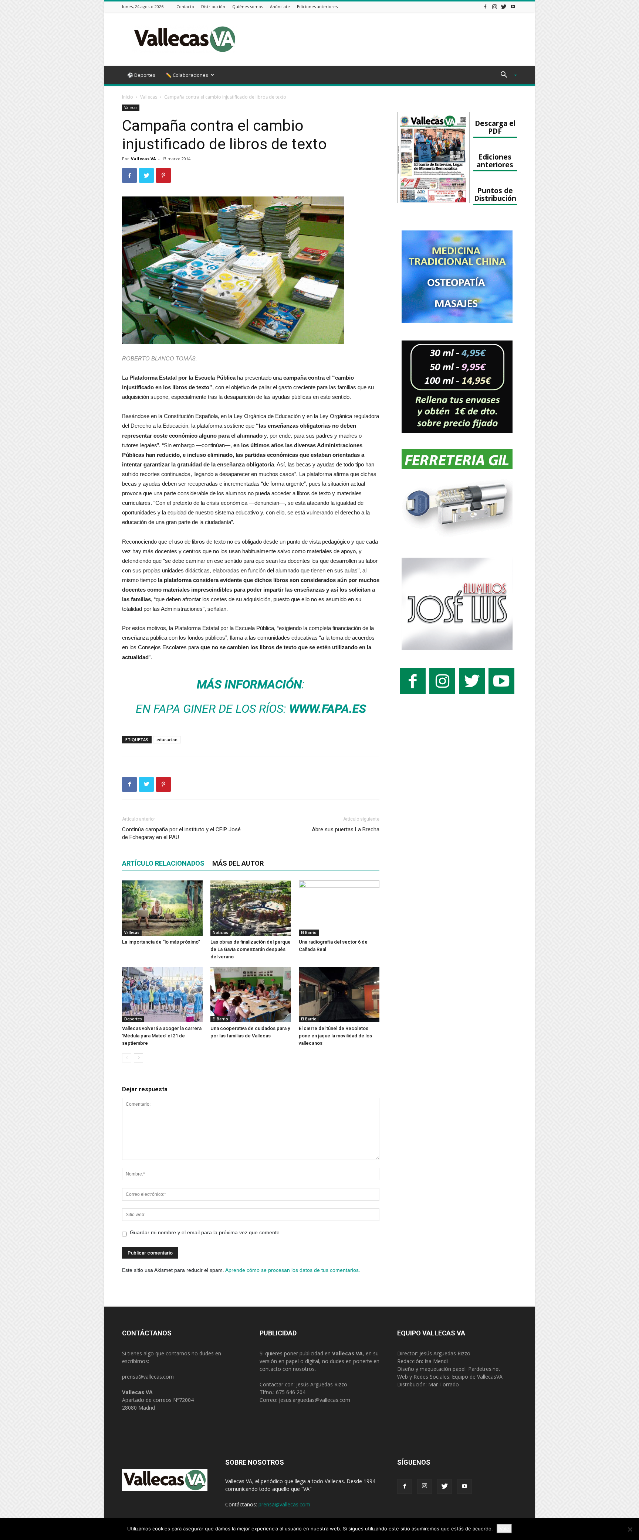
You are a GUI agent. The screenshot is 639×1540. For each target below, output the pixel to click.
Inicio (127, 97)
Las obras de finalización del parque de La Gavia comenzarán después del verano (250, 949)
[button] (506, 75)
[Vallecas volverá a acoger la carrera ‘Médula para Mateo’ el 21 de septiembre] (162, 994)
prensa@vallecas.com (148, 1376)
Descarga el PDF (495, 127)
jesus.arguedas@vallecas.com (314, 1399)
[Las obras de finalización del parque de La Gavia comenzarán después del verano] (250, 908)
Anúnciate (280, 6)
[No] (629, 1529)
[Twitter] (504, 6)
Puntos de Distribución (495, 194)
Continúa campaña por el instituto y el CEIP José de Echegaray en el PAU (181, 833)
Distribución (213, 6)
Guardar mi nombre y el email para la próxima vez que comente (205, 1232)
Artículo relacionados (163, 863)
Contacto (185, 6)
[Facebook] (485, 6)
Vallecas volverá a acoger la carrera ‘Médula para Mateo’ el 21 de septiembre (162, 1036)
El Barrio (309, 932)
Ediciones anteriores (317, 6)
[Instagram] (494, 6)
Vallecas (148, 97)
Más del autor (238, 863)
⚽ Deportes (141, 75)
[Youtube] (513, 6)
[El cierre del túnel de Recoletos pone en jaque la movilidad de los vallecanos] (339, 994)
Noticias (220, 932)
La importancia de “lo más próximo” (161, 942)
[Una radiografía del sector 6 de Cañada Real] (339, 908)
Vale (504, 1529)
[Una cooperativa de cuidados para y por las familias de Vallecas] (250, 994)
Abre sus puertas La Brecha (345, 829)
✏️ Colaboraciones (187, 75)
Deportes (133, 1018)
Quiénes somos (247, 6)
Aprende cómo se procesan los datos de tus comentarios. (292, 1270)
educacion (167, 739)
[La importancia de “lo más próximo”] (162, 908)
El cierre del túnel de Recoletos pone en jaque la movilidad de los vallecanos (335, 1036)
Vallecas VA (143, 158)
